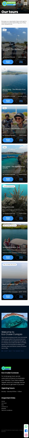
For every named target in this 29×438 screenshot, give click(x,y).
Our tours (4, 403)
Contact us (4, 406)
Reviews (3, 408)
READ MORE (21, 61)
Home (3, 401)
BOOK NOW (8, 61)
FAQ (2, 405)
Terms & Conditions (6, 410)
